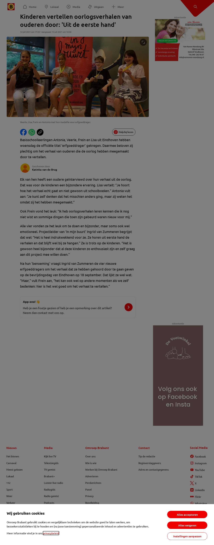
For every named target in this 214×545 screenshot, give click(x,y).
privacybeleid (51, 533)
